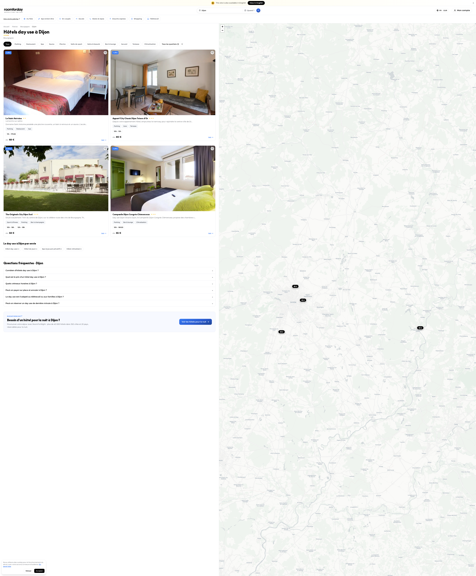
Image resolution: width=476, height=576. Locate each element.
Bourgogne (25, 27)
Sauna (51, 44)
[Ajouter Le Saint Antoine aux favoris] (105, 52)
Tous (7, 44)
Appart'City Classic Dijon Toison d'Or (130, 118)
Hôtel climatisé (74, 249)
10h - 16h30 (118, 227)
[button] (222, 27)
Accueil (6, 27)
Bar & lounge (110, 44)
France (15, 27)
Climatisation (150, 44)
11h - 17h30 (11, 134)
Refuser (28, 571)
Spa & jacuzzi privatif (52, 249)
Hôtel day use (12, 249)
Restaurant (31, 44)
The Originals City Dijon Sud (19, 214)
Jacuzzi (124, 44)
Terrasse (136, 44)
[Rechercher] (258, 10)
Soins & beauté (93, 44)
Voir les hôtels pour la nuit (194, 322)
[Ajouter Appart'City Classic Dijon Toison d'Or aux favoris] (212, 52)
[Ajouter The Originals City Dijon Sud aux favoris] (105, 148)
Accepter (39, 571)
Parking (18, 44)
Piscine (63, 44)
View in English (256, 3)
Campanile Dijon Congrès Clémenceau (131, 214)
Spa (42, 44)
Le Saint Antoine (14, 118)
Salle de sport (76, 44)
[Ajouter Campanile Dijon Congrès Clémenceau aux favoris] (212, 148)
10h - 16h (10, 227)
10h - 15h (117, 131)
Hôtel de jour (30, 249)
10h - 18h (21, 227)
